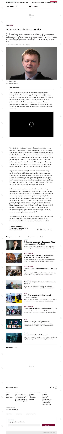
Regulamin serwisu (20, 397)
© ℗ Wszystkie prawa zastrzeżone (19, 228)
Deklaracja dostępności (21, 401)
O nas (7, 394)
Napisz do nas (9, 397)
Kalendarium (19, 414)
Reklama (31, 394)
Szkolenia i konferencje (12, 409)
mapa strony (9, 414)
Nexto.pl (44, 397)
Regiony (11, 25)
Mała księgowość (46, 399)
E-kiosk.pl (44, 394)
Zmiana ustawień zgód (21, 396)
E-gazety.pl (45, 396)
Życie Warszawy (46, 404)
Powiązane (9, 237)
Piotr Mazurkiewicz (15, 87)
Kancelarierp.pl (46, 401)
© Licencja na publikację (16, 226)
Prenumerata (32, 397)
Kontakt (8, 396)
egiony (36, 6)
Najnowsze (31, 237)
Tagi (41, 237)
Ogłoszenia (32, 396)
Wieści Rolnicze (46, 402)
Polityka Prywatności (20, 394)
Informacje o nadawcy (21, 399)
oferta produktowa (31, 414)
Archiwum (31, 399)
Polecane (20, 237)
